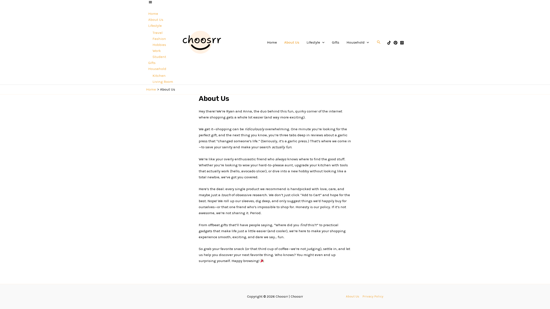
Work (157, 50)
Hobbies (159, 44)
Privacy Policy (372, 296)
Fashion (159, 38)
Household (157, 69)
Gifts (152, 63)
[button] (379, 42)
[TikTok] (389, 43)
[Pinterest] (395, 43)
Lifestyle (155, 25)
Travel (158, 32)
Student (159, 57)
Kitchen (159, 75)
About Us (155, 19)
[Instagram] (402, 43)
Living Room (163, 81)
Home (153, 13)
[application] (322, 42)
